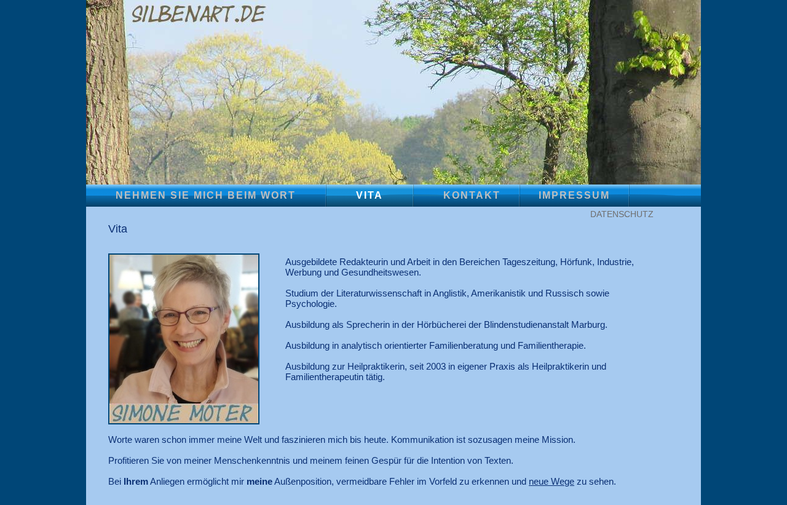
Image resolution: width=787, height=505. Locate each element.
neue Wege (551, 481)
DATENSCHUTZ (622, 214)
